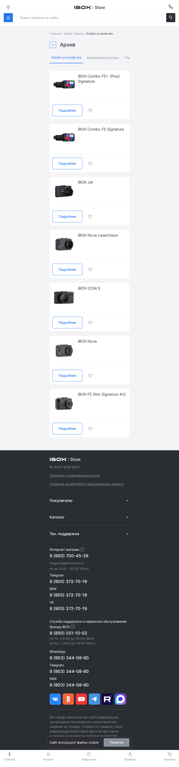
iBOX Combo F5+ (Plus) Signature (99, 79)
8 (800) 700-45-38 (69, 555)
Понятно (116, 742)
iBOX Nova (87, 341)
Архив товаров (74, 33)
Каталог (48, 759)
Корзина (169, 759)
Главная (55, 33)
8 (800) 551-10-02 (68, 633)
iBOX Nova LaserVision (98, 235)
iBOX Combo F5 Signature (101, 129)
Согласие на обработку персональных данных (87, 484)
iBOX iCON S (89, 288)
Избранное (89, 759)
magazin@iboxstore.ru (67, 563)
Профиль (130, 759)
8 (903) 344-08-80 (69, 657)
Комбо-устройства (66, 57)
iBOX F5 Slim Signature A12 (102, 394)
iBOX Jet (85, 182)
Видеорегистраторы (103, 58)
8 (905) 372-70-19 (68, 581)
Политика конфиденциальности (75, 475)
